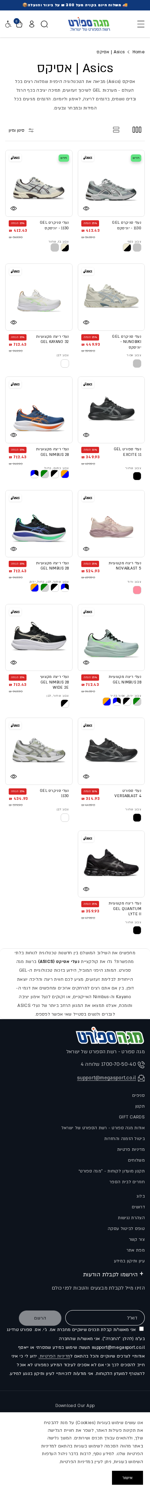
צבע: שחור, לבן (57, 696)
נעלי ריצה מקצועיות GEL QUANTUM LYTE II (124, 909)
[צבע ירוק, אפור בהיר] (137, 701)
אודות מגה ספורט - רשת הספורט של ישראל (103, 1128)
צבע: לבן (63, 355)
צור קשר (137, 1239)
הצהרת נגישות (131, 1218)
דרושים (138, 1207)
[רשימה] (116, 129)
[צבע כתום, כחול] (65, 474)
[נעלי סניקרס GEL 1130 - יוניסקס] (111, 183)
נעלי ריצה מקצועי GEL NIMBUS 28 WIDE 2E (54, 682)
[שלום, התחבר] (32, 24)
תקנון (140, 1106)
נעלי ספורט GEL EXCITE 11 (127, 452)
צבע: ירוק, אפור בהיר (125, 696)
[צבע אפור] (137, 363)
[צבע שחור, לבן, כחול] (65, 587)
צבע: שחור (133, 468)
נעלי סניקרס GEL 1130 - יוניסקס (126, 225)
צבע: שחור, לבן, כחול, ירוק (49, 582)
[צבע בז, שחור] (65, 247)
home (139, 52)
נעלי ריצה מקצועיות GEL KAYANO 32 (52, 339)
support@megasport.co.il (106, 1078)
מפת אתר (136, 1250)
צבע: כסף (134, 241)
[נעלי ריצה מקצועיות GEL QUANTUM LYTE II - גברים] (111, 864)
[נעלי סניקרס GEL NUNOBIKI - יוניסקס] (111, 297)
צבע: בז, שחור (58, 241)
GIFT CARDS (132, 1117)
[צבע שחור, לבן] (65, 703)
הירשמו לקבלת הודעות (110, 1274)
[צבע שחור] (137, 476)
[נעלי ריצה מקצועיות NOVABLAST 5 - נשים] (111, 523)
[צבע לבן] (65, 363)
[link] (127, 247)
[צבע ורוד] (137, 590)
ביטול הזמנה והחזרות (124, 1138)
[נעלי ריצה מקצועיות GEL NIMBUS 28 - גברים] (39, 410)
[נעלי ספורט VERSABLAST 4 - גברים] (111, 751)
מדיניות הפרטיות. (54, 1356)
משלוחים (136, 1160)
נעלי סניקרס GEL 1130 (54, 793)
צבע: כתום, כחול (56, 468)
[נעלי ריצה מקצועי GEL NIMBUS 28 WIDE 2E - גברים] (39, 637)
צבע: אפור (134, 355)
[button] (139, 24)
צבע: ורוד (134, 582)
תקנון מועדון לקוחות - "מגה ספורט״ (111, 1171)
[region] (75, 1451)
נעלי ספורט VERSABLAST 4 (127, 793)
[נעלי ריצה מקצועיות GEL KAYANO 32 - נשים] (39, 297)
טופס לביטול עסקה (126, 1228)
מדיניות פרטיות (131, 1149)
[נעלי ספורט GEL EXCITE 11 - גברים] (111, 410)
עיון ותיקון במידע (129, 1261)
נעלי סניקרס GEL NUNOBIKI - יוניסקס (126, 342)
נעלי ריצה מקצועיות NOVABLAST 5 (124, 566)
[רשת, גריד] (137, 129)
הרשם (40, 1318)
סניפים (138, 1095)
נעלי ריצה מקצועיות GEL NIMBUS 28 (52, 452)
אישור (127, 1478)
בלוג (141, 1196)
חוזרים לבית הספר (127, 1182)
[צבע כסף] (137, 247)
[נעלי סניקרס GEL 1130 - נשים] (39, 751)
